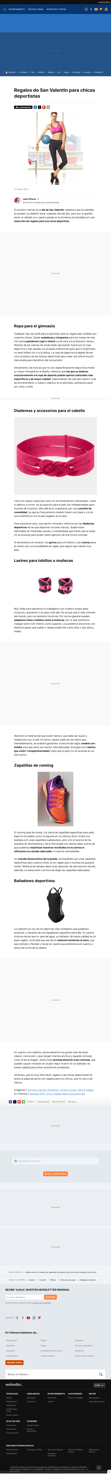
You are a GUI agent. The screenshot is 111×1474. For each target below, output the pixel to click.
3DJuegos (31, 1398)
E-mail (48, 107)
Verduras (76, 72)
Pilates (53, 1280)
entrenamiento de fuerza (52, 1351)
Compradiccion (12, 1433)
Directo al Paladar (75, 1398)
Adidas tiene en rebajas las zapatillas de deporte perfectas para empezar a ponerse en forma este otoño (61, 1272)
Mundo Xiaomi (12, 1415)
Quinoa (32, 1280)
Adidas (41, 72)
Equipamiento (44, 1101)
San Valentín (60, 1101)
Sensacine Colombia (52, 1454)
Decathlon (53, 1090)
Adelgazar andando (88, 1280)
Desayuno (10, 1351)
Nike (80, 1090)
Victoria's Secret (36, 1090)
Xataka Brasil (11, 1453)
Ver (56, 1174)
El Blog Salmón (33, 1425)
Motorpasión (94, 1398)
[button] (31, 199)
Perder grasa (12, 1356)
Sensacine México (55, 1450)
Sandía (50, 72)
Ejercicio (12, 72)
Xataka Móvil (11, 1401)
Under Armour (69, 1090)
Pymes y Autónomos (32, 1430)
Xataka (9, 1398)
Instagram (86, 9)
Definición (79, 1351)
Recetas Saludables (84, 1345)
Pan (32, 72)
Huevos (87, 72)
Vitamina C (98, 72)
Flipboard (101, 9)
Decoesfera (11, 1429)
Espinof (51, 1401)
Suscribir (50, 1297)
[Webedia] (104, 2)
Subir (97, 1385)
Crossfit (42, 1280)
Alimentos (10, 1345)
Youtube (96, 9)
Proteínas (79, 1340)
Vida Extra (31, 1401)
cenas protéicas (48, 1356)
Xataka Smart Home (11, 1410)
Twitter (39, 107)
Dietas (43, 1345)
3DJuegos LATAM (34, 1450)
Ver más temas (14, 1363)
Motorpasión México (94, 1451)
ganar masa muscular (84, 1356)
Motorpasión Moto (97, 1401)
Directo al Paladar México (75, 1451)
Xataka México (12, 1450)
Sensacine (52, 1398)
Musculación (11, 1340)
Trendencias (11, 1425)
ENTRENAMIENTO (17, 9)
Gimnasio (23, 72)
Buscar (101, 1374)
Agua (66, 72)
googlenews (106, 9)
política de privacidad (42, 1303)
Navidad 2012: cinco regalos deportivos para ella (57, 1093)
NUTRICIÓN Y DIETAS (56, 9)
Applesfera (10, 1405)
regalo (73, 1101)
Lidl (58, 72)
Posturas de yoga (68, 1280)
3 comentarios (24, 107)
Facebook (91, 9)
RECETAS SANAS (35, 9)
